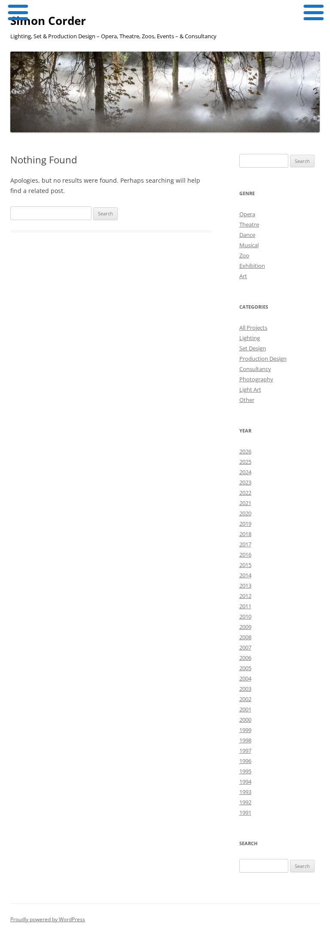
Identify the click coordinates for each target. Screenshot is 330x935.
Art (243, 276)
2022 (245, 493)
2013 (245, 585)
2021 (245, 503)
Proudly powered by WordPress (47, 919)
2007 (245, 647)
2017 (245, 544)
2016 (245, 554)
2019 (245, 523)
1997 (245, 750)
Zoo (244, 255)
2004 (245, 678)
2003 (245, 689)
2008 (245, 637)
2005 (245, 668)
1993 (245, 792)
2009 (245, 627)
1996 (245, 761)
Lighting (249, 338)
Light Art (250, 389)
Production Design (263, 358)
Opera (247, 214)
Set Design (252, 348)
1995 (245, 771)
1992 (245, 802)
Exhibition (252, 266)
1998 (245, 740)
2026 (245, 451)
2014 (245, 575)
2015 (245, 565)
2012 (245, 596)
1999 (245, 730)
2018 (245, 534)
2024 (245, 472)
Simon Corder (48, 20)
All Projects (253, 327)
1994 (245, 781)
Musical (249, 245)
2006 (245, 658)
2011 (245, 606)
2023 (245, 482)
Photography (256, 379)
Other (246, 400)
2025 (245, 462)
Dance (247, 235)
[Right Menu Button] (313, 13)
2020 (245, 513)
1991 (245, 812)
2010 (245, 616)
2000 (245, 719)
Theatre (249, 224)
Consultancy (255, 369)
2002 (245, 699)
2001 (245, 709)
